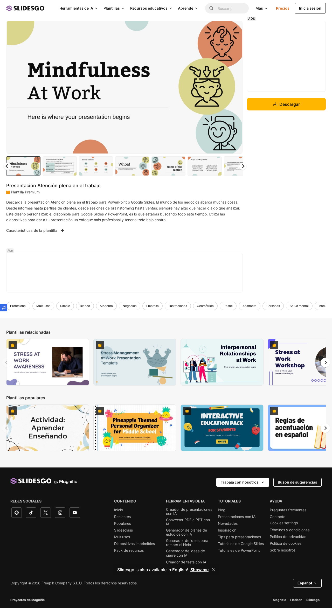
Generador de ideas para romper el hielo (187, 543)
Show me (199, 569)
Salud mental (299, 306)
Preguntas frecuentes (288, 510)
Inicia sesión (310, 8)
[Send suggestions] (3, 307)
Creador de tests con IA (186, 562)
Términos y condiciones (289, 530)
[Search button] (211, 8)
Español (305, 583)
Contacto (277, 517)
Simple (65, 306)
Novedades (228, 523)
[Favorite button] (220, 29)
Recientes (122, 517)
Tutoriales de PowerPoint (239, 550)
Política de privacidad (288, 537)
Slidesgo (313, 600)
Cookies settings (284, 523)
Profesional (18, 306)
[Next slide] (234, 87)
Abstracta (250, 306)
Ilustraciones (178, 306)
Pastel (228, 306)
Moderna (106, 306)
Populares (122, 523)
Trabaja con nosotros (240, 482)
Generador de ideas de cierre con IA (185, 553)
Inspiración (227, 530)
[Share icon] (234, 29)
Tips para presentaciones (239, 537)
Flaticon (296, 600)
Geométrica (205, 306)
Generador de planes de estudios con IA (186, 532)
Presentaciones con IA (236, 517)
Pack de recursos (129, 550)
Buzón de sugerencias (297, 482)
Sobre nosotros (282, 550)
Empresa (152, 306)
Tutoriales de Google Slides (241, 544)
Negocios (129, 306)
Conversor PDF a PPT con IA (188, 522)
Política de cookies (285, 543)
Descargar (289, 104)
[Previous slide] (6, 362)
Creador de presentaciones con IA (189, 511)
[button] (243, 166)
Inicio (118, 510)
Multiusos (43, 306)
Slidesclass (123, 530)
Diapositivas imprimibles (134, 544)
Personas (273, 306)
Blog (221, 510)
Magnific (279, 600)
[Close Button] (214, 569)
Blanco (85, 306)
